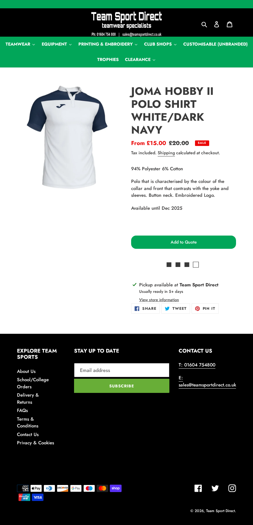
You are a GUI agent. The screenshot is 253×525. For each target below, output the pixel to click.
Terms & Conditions (27, 423)
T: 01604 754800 (197, 364)
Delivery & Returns (28, 399)
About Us (26, 371)
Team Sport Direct (220, 511)
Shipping (166, 153)
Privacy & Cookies (35, 442)
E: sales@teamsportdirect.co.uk (207, 381)
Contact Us (28, 434)
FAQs (22, 410)
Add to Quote (184, 242)
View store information (159, 300)
